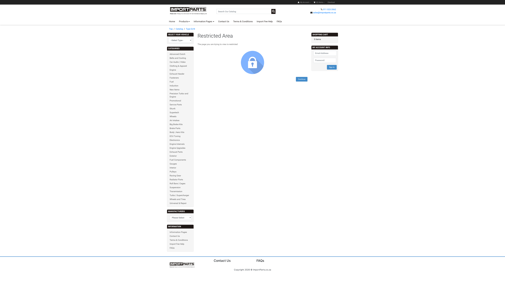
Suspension (175, 187)
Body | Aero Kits (177, 132)
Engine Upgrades (177, 148)
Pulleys (173, 171)
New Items (174, 89)
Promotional (175, 100)
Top (171, 29)
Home (172, 21)
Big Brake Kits (176, 124)
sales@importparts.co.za (324, 12)
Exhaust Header (177, 74)
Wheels (173, 116)
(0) (319, 2)
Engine (173, 70)
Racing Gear (175, 175)
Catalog (179, 29)
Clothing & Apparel (178, 66)
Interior (173, 167)
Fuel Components (178, 160)
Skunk (172, 108)
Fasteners (174, 78)
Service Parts (176, 104)
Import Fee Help (265, 21)
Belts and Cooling (178, 58)
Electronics (175, 140)
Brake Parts (175, 128)
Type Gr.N (190, 29)
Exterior (173, 156)
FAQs (279, 21)
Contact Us (223, 21)
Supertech (174, 112)
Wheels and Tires (178, 199)
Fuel (172, 81)
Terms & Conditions (243, 21)
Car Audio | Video (178, 62)
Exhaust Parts (176, 152)
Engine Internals (177, 144)
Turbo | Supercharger (179, 195)
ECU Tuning (175, 136)
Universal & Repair (178, 203)
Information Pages (203, 21)
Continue (301, 79)
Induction (174, 85)
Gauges (173, 164)
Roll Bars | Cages (177, 183)
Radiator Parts (176, 179)
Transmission (176, 191)
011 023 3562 (329, 9)
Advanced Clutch (177, 54)
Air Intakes (174, 120)
